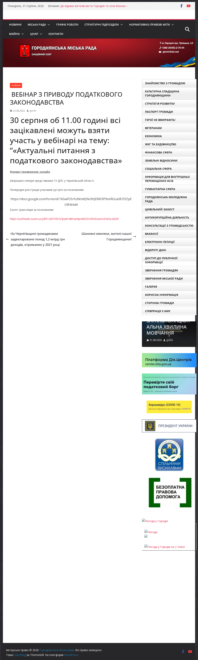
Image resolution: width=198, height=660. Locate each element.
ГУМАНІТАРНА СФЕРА (160, 189)
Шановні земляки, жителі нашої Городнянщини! (106, 236)
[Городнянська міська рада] (99, 41)
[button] (48, 24)
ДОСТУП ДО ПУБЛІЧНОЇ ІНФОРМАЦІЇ (161, 260)
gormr (33, 110)
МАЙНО (14, 34)
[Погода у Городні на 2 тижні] (164, 547)
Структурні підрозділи (101, 24)
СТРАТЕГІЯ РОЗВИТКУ (160, 103)
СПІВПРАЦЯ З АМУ (157, 311)
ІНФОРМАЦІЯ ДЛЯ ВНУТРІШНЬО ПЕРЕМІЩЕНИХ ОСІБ (167, 179)
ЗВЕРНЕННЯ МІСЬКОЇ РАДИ (164, 278)
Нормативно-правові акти (149, 24)
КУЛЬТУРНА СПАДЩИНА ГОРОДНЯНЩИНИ (162, 93)
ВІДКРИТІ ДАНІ (155, 250)
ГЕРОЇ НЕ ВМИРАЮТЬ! (160, 120)
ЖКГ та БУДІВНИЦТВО (160, 144)
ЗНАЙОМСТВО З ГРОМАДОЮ (165, 83)
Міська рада (37, 24)
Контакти (56, 34)
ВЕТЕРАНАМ (153, 128)
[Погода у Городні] (155, 521)
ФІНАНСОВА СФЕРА (158, 152)
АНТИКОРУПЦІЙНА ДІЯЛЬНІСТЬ (167, 217)
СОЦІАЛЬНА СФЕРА (158, 168)
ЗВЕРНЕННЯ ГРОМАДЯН (161, 270)
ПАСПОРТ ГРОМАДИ (159, 112)
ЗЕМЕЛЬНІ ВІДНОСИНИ (161, 160)
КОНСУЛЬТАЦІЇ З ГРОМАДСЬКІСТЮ (169, 225)
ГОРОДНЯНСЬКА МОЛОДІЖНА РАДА (166, 199)
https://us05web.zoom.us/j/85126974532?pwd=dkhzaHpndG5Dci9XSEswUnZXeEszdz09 (64, 219)
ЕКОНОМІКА (153, 136)
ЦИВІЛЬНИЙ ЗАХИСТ (159, 209)
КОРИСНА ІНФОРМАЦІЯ (161, 295)
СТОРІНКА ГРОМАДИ (159, 303)
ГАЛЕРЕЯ (151, 286)
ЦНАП (34, 34)
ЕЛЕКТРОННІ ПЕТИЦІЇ (160, 242)
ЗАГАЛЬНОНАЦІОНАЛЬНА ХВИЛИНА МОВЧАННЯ (168, 326)
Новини (15, 24)
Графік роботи (67, 24)
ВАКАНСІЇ (151, 234)
